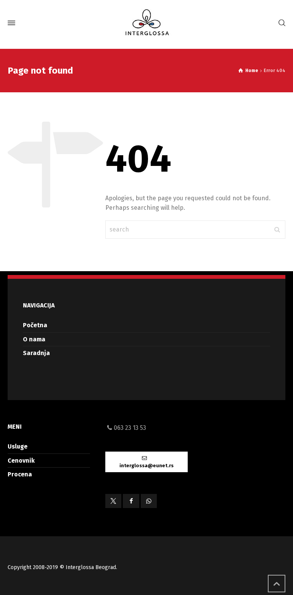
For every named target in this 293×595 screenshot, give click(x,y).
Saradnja (36, 353)
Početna (35, 325)
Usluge (17, 446)
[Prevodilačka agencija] (146, 23)
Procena (20, 474)
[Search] (280, 23)
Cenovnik (21, 460)
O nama (34, 339)
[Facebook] (131, 501)
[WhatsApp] (149, 501)
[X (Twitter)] (113, 501)
